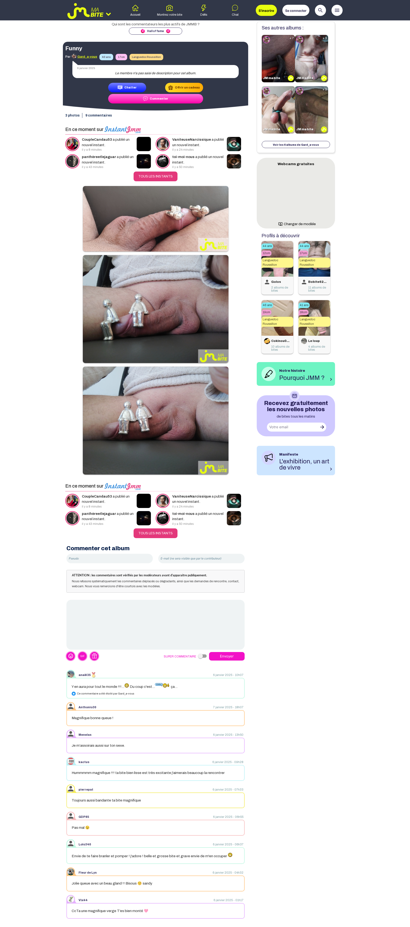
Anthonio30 (87, 707)
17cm (121, 57)
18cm (303, 312)
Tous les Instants (155, 176)
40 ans (106, 57)
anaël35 (85, 675)
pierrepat (86, 789)
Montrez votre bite (169, 14)
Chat (235, 14)
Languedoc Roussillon (146, 57)
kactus (84, 762)
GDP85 (84, 817)
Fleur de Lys (88, 872)
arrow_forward (322, 427)
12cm (266, 253)
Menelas (85, 734)
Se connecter (296, 11)
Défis (203, 14)
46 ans (267, 305)
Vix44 (83, 900)
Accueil (135, 14)
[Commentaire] (155, 625)
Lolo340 (85, 844)
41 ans (304, 305)
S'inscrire (266, 11)
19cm (266, 312)
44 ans (267, 246)
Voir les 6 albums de (296, 144)
